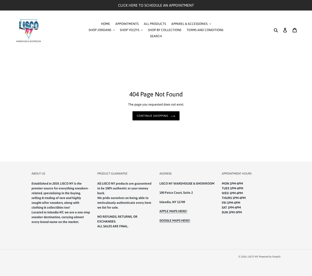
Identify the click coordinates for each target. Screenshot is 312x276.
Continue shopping (152, 115)
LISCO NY (253, 256)
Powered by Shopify (269, 256)
